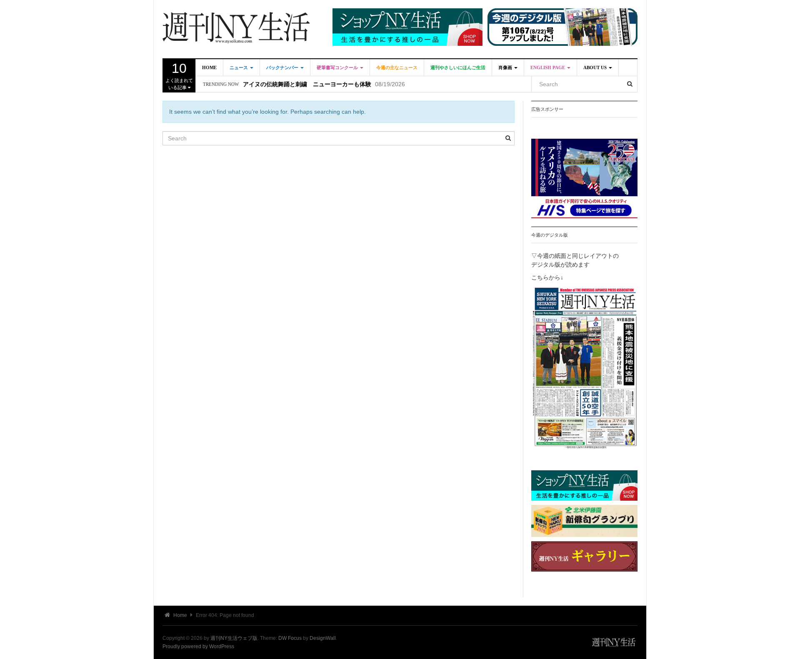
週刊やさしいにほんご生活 (457, 67)
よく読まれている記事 (179, 75)
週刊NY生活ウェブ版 (234, 638)
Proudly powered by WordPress (198, 646)
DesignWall (323, 638)
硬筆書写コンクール (338, 67)
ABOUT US (595, 67)
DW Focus (290, 638)
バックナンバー (283, 67)
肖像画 (505, 67)
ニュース (239, 67)
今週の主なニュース (397, 67)
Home (209, 67)
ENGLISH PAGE (548, 67)
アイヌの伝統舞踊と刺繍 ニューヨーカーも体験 (307, 84)
